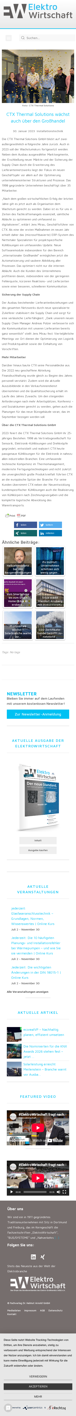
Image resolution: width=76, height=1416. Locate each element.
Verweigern (38, 1376)
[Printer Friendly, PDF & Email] (15, 515)
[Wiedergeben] (11, 1192)
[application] (38, 1178)
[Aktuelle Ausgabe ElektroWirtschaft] (38, 797)
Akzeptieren (38, 1386)
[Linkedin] (33, 1257)
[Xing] (42, 1257)
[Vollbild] (64, 1192)
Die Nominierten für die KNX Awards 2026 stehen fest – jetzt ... (45, 1051)
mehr (38, 1396)
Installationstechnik (50, 131)
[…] (57, 1237)
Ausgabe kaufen (38, 850)
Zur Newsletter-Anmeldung (38, 714)
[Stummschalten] (58, 1192)
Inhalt (38, 840)
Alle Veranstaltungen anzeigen (27, 991)
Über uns (15, 1209)
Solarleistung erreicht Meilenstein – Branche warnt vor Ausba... (44, 1069)
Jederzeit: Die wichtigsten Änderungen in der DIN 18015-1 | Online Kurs (36, 972)
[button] (9, 38)
